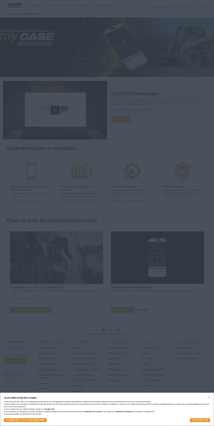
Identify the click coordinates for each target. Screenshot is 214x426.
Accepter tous (200, 420)
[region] (107, 409)
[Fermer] (208, 397)
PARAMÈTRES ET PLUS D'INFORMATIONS (25, 420)
